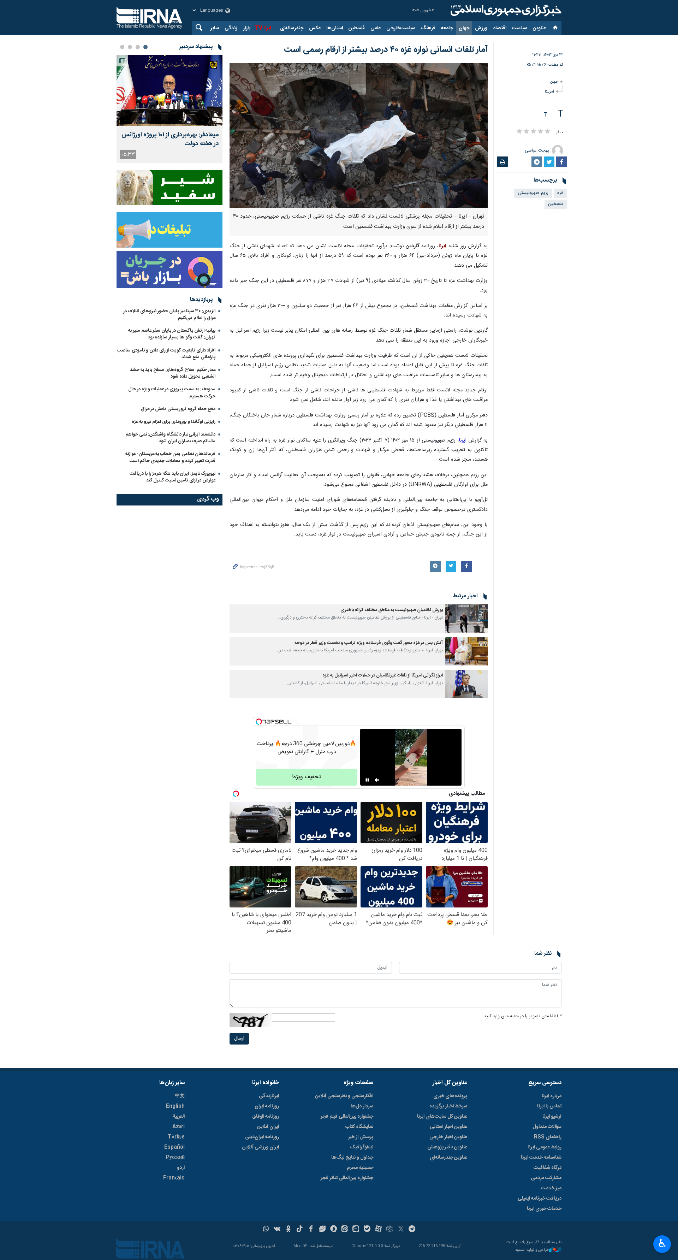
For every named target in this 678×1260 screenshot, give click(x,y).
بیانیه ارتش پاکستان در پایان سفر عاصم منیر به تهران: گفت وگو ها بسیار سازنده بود (171, 334)
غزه (560, 193)
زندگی (231, 28)
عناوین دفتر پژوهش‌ (447, 1147)
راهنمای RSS (547, 1137)
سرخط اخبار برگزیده (448, 1106)
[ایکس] (401, 1229)
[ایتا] (345, 1229)
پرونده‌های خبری (450, 1096)
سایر (214, 28)
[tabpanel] (169, 109)
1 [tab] (145, 47)
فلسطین (357, 28)
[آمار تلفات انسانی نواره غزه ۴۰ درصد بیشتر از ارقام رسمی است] (359, 135)
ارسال (239, 1038)
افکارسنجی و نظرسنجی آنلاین (344, 1096)
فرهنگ (428, 28)
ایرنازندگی (269, 1096)
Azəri (178, 1127)
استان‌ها (334, 28)
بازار (246, 28)
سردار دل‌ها (362, 1106)
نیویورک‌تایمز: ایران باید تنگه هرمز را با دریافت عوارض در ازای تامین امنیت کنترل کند (172, 477)
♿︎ (662, 1243)
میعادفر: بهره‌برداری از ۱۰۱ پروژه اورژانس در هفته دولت (170, 139)
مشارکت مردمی (546, 1178)
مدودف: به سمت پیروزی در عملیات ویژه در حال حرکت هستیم (171, 392)
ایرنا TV (263, 28)
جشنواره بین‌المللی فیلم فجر (347, 1116)
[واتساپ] (266, 1229)
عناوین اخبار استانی (448, 1127)
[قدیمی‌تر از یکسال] (466, 618)
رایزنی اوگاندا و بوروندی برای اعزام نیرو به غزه (173, 422)
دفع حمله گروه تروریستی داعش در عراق (178, 409)
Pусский (175, 1157)
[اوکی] (288, 1229)
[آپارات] (378, 1229)
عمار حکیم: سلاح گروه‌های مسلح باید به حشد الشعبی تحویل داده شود (172, 373)
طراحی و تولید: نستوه (532, 1250)
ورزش (481, 28)
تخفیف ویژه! (306, 777)
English (175, 1106)
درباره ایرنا (551, 1096)
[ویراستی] (322, 1229)
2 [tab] (138, 47)
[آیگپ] (356, 1229)
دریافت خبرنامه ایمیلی (539, 1198)
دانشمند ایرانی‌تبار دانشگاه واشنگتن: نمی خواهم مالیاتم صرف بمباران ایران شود (170, 438)
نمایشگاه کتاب (359, 1127)
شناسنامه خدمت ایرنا (541, 1157)
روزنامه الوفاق (265, 1116)
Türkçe (176, 1137)
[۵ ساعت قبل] (169, 90)
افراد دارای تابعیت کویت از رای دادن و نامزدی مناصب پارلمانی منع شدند (166, 354)
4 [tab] (122, 47)
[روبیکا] (389, 1229)
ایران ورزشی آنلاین (260, 1147)
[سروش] (333, 1229)
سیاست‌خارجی (400, 28)
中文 (180, 1096)
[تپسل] (258, 721)
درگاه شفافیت (547, 1168)
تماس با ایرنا (549, 1106)
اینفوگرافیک (361, 1147)
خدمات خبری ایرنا (544, 1209)
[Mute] (377, 780)
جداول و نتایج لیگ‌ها (352, 1157)
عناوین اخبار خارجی (448, 1137)
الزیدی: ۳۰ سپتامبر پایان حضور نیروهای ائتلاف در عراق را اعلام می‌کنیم (169, 314)
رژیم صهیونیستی (533, 193)
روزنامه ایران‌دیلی (262, 1137)
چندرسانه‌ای (291, 28)
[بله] (367, 1229)
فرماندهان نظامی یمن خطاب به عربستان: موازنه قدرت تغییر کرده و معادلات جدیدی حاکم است (170, 457)
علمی (375, 28)
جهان (464, 28)
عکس (315, 28)
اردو (181, 1168)
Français (174, 1178)
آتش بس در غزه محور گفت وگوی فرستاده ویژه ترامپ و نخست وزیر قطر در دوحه (369, 643)
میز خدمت (551, 1188)
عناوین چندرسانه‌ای (448, 1157)
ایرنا (504, 11)
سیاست (519, 28)
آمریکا (549, 91)
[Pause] (367, 780)
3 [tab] (130, 47)
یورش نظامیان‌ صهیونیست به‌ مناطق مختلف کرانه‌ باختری (391, 610)
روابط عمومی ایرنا (544, 1147)
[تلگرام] (412, 1229)
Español (174, 1147)
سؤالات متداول (547, 1127)
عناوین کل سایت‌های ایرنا (442, 1116)
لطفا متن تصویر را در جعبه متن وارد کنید (522, 1016)
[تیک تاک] (299, 1229)
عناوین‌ (539, 28)
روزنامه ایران (267, 1106)
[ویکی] (277, 1229)
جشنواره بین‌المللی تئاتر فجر (347, 1178)
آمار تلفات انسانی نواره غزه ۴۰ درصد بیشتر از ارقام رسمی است (386, 50)
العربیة (179, 1116)
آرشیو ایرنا (551, 1116)
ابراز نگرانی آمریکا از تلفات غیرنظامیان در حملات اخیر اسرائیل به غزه (382, 675)
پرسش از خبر (360, 1137)
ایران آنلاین (268, 1127)
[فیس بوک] (311, 1229)
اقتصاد (499, 28)
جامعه (447, 28)
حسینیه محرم (360, 1168)
